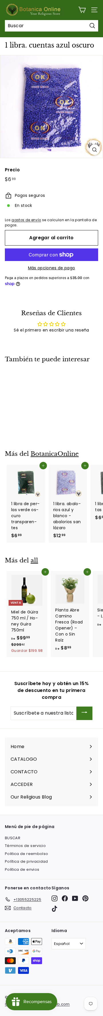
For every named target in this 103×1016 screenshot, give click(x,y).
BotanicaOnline (55, 454)
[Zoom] (94, 149)
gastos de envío (26, 220)
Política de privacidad (26, 861)
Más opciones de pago (51, 268)
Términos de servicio (25, 845)
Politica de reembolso (26, 853)
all (34, 560)
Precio (12, 170)
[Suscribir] (84, 713)
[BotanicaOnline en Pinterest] (85, 898)
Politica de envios (22, 869)
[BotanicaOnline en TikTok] (55, 909)
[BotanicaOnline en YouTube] (75, 898)
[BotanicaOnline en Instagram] (55, 898)
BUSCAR (12, 838)
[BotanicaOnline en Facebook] (65, 898)
